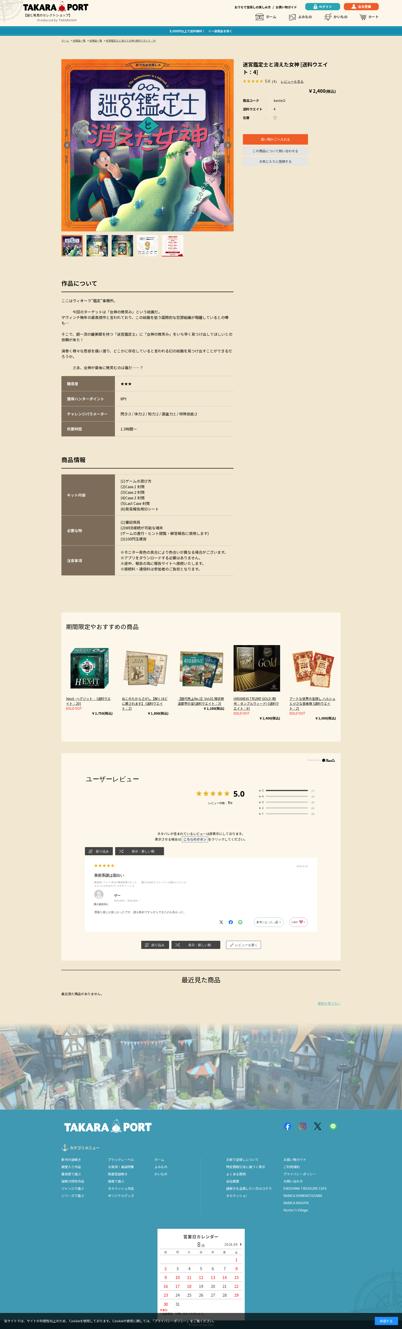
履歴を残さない (329, 1003)
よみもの (305, 16)
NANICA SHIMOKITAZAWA (302, 1195)
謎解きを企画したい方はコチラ (249, 1188)
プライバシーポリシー (299, 1174)
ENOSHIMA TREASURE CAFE (305, 1188)
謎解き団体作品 (72, 1181)
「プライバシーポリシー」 (171, 1321)
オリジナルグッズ (121, 1195)
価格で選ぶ (116, 1181)
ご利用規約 (291, 1166)
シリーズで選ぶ (72, 1195)
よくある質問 (236, 1174)
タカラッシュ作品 (121, 1188)
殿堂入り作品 (71, 1166)
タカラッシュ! (236, 1195)
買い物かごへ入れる (275, 139)
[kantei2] (72, 245)
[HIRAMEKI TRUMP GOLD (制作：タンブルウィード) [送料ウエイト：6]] (257, 668)
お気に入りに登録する (275, 161)
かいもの (341, 16)
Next (227, 145)
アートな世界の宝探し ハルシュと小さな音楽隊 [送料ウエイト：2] (312, 703)
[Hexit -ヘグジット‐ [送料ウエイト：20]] (89, 668)
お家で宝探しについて (242, 1159)
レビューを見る (292, 81)
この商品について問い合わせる (275, 151)
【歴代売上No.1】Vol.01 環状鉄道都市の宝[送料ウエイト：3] (201, 701)
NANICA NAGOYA (296, 1202)
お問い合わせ (293, 1181)
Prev (67, 145)
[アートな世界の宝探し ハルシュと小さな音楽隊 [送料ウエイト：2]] (312, 668)
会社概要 (232, 1181)
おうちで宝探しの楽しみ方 (252, 7)
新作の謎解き (71, 1159)
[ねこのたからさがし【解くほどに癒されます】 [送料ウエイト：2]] (145, 668)
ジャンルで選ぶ (72, 1188)
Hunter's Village (295, 1210)
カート (373, 16)
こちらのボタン (195, 839)
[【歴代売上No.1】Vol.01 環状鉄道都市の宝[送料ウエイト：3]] (201, 668)
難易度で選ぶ (71, 1174)
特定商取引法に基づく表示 (245, 1166)
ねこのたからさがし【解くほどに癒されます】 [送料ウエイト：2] (145, 703)
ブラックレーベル (121, 1159)
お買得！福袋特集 (121, 1166)
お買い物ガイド (286, 7)
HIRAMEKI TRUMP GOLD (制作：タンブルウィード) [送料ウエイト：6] (256, 703)
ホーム (271, 16)
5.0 (239, 793)
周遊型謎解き (117, 1174)
